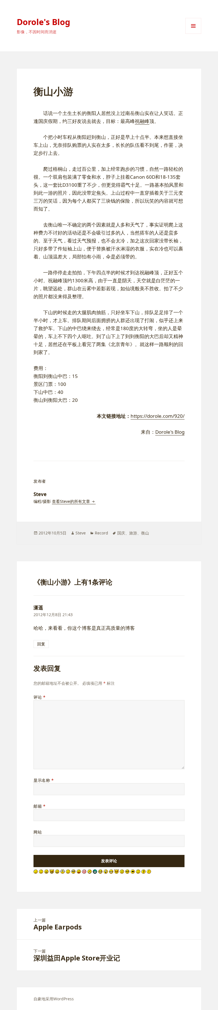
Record (101, 533)
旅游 (133, 533)
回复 (41, 644)
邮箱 (39, 806)
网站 (37, 832)
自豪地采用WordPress (53, 998)
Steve (81, 533)
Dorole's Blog (43, 21)
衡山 (145, 533)
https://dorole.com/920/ (158, 416)
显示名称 (43, 780)
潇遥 (38, 607)
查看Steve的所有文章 (71, 501)
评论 (39, 697)
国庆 (121, 533)
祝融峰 (142, 121)
